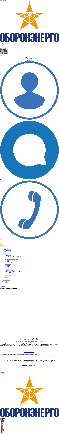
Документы (2, 372)
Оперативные (6, 276)
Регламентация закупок (5, 282)
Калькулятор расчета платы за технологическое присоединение (11, 259)
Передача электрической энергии (6, 249)
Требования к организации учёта (8, 262)
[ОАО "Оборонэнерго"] (29, 42)
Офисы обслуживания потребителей (9, 270)
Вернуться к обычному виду (3, 0)
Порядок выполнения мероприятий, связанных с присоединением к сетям (13, 256)
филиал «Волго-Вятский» (8, 263)
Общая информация (7, 260)
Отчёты (6, 277)
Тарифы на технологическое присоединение (10, 257)
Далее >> (36, 354)
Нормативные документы (8, 250)
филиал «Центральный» (7, 269)
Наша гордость (3, 286)
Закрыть (1, 55)
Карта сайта (2, 373)
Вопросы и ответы (7, 273)
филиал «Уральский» (7, 268)
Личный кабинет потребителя (8, 272)
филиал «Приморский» (7, 266)
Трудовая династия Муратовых (29, 352)
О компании (2, 246)
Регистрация (28, 60)
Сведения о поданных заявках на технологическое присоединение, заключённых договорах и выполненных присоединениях (18, 258)
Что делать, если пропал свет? (6, 279)
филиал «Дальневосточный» (8, 264)
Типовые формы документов (8, 251)
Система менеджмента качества (6, 247)
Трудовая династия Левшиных (30, 358)
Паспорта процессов (7, 261)
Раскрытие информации (4, 281)
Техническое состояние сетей (8, 275)
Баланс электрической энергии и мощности (9, 252)
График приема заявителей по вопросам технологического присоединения (13, 271)
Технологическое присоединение (6, 254)
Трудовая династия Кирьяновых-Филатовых (29, 365)
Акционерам (2, 248)
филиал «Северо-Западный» (8, 267)
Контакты (2, 283)
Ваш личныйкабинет (1, 120)
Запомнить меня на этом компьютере (32, 58)
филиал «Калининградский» (8, 265)
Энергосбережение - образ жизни (6, 280)
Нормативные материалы (4, 371)
